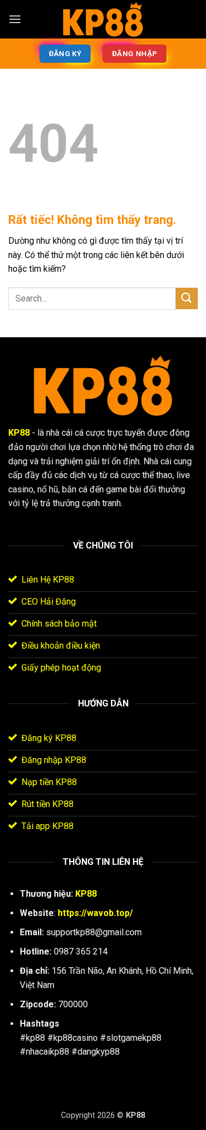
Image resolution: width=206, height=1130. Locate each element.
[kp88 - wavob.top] (103, 19)
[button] (14, 19)
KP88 (19, 432)
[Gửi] (187, 298)
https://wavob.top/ (95, 913)
